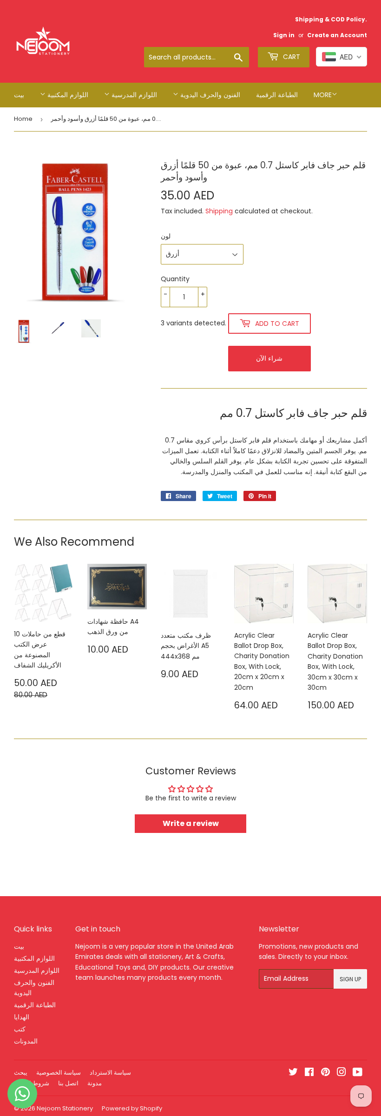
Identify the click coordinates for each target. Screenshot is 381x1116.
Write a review (191, 823)
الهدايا (21, 1017)
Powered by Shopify (132, 1108)
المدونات (26, 1041)
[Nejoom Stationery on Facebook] (309, 1073)
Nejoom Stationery (65, 1108)
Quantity (175, 279)
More (323, 94)
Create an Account (337, 35)
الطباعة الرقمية (277, 94)
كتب (20, 1029)
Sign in (284, 35)
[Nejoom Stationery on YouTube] (357, 1073)
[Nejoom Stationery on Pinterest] (325, 1073)
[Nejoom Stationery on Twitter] (293, 1073)
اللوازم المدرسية (133, 94)
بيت (19, 94)
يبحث (20, 1072)
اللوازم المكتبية (67, 94)
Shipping (219, 211)
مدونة (94, 1083)
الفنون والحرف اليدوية (209, 94)
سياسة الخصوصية (58, 1072)
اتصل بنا (68, 1083)
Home (23, 118)
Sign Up (350, 979)
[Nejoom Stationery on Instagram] (341, 1073)
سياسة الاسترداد (110, 1072)
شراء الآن (269, 358)
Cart (290, 56)
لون (166, 236)
